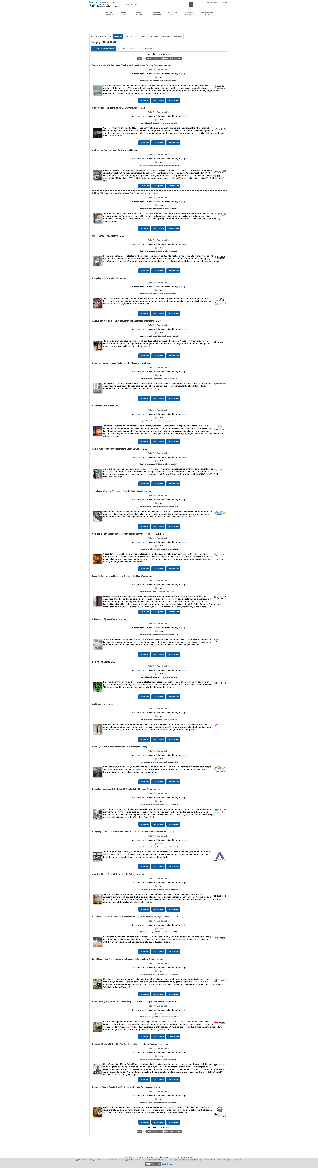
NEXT (166, 58)
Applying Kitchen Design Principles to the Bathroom (115, 874)
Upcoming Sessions (152, 49)
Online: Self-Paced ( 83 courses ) (103, 49)
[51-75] (155, 58)
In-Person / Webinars (132, 36)
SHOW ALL (178, 58)
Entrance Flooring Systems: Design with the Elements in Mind (119, 363)
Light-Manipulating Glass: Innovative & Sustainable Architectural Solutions (124, 959)
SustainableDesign (172, 13)
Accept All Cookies (153, 1164)
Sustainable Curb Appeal (103, 405)
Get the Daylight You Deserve (105, 235)
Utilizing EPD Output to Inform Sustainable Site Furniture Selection (121, 193)
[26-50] (149, 58)
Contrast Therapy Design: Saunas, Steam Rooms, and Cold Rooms (121, 533)
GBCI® (144, 36)
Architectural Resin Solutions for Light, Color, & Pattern (116, 448)
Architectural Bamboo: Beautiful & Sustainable (112, 150)
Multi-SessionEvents (207, 13)
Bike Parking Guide (100, 661)
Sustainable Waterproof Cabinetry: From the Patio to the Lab (118, 491)
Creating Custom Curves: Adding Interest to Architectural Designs (121, 746)
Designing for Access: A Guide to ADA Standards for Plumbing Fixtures (123, 789)
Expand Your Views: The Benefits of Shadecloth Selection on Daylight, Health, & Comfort (130, 916)
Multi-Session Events (187, 1157)
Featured (94, 36)
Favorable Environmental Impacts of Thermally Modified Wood (119, 576)
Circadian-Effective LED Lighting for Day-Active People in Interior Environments (127, 1044)
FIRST (139, 58)
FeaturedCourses (109, 13)
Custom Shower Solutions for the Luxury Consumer (114, 107)
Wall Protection (98, 704)
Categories (118, 36)
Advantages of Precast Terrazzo (106, 619)
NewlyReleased (123, 13)
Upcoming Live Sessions (171, 1157)
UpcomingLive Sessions (189, 13)
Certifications (154, 36)
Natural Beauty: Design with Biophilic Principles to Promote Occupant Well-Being (127, 1001)
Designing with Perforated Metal (106, 278)
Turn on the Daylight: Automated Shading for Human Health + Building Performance (128, 65)
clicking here (206, 1160)
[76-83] (161, 58)
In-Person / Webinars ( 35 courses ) (130, 49)
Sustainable (166, 36)
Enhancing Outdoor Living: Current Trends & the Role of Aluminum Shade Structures (129, 831)
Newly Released (105, 36)
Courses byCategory (138, 13)
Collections (178, 36)
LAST (171, 58)
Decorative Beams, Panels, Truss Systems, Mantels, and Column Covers (123, 1087)
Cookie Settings (167, 1164)
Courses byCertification (155, 13)
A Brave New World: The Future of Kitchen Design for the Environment (123, 320)
